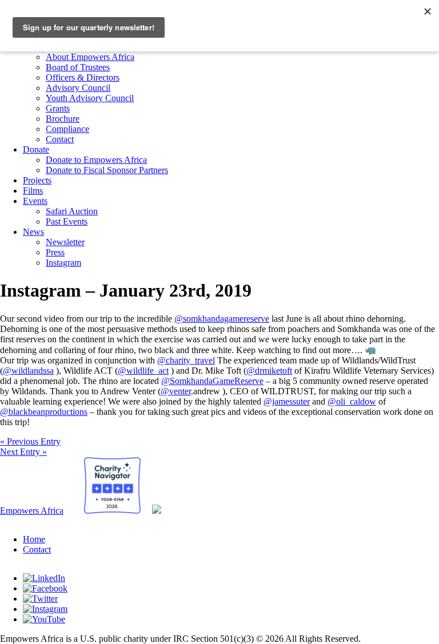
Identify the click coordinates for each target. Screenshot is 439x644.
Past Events (66, 221)
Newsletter (65, 242)
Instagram (63, 262)
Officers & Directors (82, 77)
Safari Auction (72, 211)
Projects (37, 180)
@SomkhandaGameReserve (212, 381)
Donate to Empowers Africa (96, 160)
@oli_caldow (352, 401)
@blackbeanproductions (43, 412)
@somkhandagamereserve (221, 318)
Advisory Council (78, 88)
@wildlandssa (28, 370)
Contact (60, 139)
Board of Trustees (78, 67)
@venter (176, 391)
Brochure (62, 118)
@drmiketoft (269, 370)
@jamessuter (287, 401)
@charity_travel (186, 360)
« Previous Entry (30, 441)
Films (33, 190)
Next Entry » (23, 452)
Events (35, 201)
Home (34, 539)
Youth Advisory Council (90, 98)
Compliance (67, 129)
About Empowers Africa (90, 57)
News (33, 232)
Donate (36, 149)
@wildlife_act (143, 370)
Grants (58, 108)
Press (55, 252)
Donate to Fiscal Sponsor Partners (107, 170)
